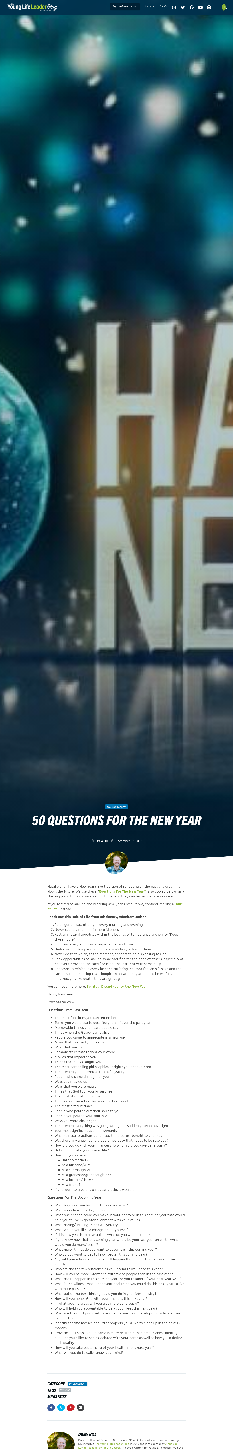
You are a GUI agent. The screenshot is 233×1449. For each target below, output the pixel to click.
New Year (65, 1390)
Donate (163, 6)
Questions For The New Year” (122, 891)
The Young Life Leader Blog (112, 1444)
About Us (149, 6)
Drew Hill (102, 841)
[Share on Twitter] (61, 1407)
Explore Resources (123, 6)
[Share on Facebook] (51, 1407)
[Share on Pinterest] (71, 1407)
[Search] (224, 7)
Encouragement (116, 806)
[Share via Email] (80, 1407)
